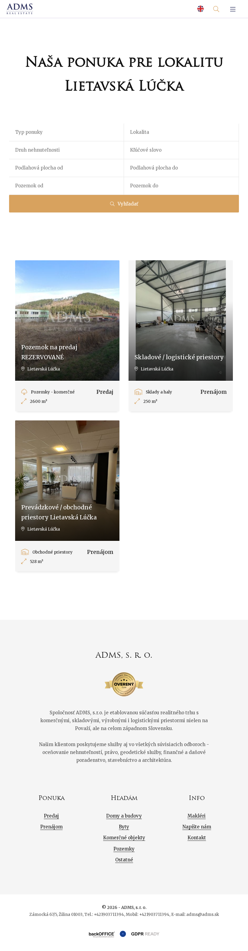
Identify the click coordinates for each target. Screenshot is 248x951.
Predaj (51, 816)
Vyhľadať (128, 204)
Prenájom (51, 827)
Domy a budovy (124, 816)
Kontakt (197, 838)
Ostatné (124, 860)
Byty (124, 827)
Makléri (197, 816)
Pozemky (124, 849)
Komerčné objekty (124, 838)
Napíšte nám (196, 827)
